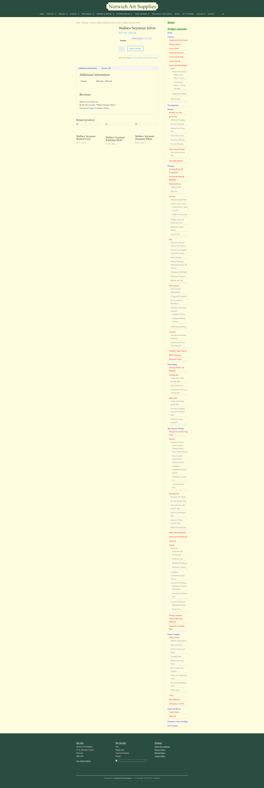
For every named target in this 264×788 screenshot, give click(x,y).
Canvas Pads (174, 48)
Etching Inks (174, 375)
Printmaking (87, 14)
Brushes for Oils (177, 280)
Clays (171, 695)
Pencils (171, 439)
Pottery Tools (174, 637)
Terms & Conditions (162, 747)
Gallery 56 (201, 14)
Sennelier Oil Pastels (178, 583)
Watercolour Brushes (177, 149)
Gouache (172, 332)
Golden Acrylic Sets (179, 214)
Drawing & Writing (104, 14)
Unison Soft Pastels (178, 602)
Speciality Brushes (176, 161)
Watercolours (174, 286)
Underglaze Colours (176, 704)
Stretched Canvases (176, 53)
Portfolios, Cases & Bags (162, 14)
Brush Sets (173, 117)
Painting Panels (175, 44)
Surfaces (50, 14)
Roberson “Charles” (178, 276)
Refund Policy (160, 753)
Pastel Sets (176, 609)
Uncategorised (173, 105)
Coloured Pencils (177, 442)
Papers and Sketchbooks (178, 65)
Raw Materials (174, 699)
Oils (170, 239)
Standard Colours (178, 314)
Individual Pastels (179, 605)
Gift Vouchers (188, 14)
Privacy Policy (160, 750)
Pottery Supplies (123, 14)
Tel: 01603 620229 (83, 761)
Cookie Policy (160, 756)
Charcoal (172, 541)
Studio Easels (176, 187)
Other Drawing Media (177, 532)
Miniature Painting (178, 120)
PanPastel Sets (177, 559)
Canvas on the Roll (176, 57)
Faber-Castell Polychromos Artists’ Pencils (178, 459)
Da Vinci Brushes (177, 124)
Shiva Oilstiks (176, 257)
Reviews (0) (106, 68)
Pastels (171, 545)
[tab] (87, 68)
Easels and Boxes (174, 709)
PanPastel (174, 548)
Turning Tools (176, 656)
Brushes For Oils (175, 112)
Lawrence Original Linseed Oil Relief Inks (178, 412)
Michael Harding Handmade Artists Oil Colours (179, 264)
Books (177, 14)
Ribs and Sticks (176, 645)
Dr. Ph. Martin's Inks (178, 501)
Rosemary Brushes (178, 140)
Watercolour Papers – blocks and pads (180, 85)
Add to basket (135, 48)
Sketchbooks (175, 99)
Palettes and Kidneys (178, 641)
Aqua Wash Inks (177, 385)
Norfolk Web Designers (123, 778)
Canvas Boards (174, 61)
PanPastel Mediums (179, 563)
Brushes (62, 14)
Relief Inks (173, 398)
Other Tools (175, 690)
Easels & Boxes (141, 14)
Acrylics (92, 23)
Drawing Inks (174, 494)
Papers (173, 68)
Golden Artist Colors (178, 204)
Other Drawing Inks (178, 527)
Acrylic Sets (175, 234)
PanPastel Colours (179, 567)
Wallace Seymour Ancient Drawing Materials (175, 618)
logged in (92, 108)
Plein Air (174, 191)
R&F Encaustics (175, 355)
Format (123, 40)
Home (42, 14)
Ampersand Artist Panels (178, 40)
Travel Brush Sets (177, 136)
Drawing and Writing (175, 428)
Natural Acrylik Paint (179, 200)
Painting (73, 14)
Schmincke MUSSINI (179, 272)
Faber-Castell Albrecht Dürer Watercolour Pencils (179, 448)
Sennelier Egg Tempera (178, 351)
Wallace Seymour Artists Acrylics (109, 23)
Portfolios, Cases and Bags (178, 721)
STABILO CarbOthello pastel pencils (179, 469)
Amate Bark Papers (179, 94)
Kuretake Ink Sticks (178, 497)
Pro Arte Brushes (177, 144)
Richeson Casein (175, 359)
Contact (211, 14)
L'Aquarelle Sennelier (179, 296)
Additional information (87, 68)
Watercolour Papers (179, 72)
